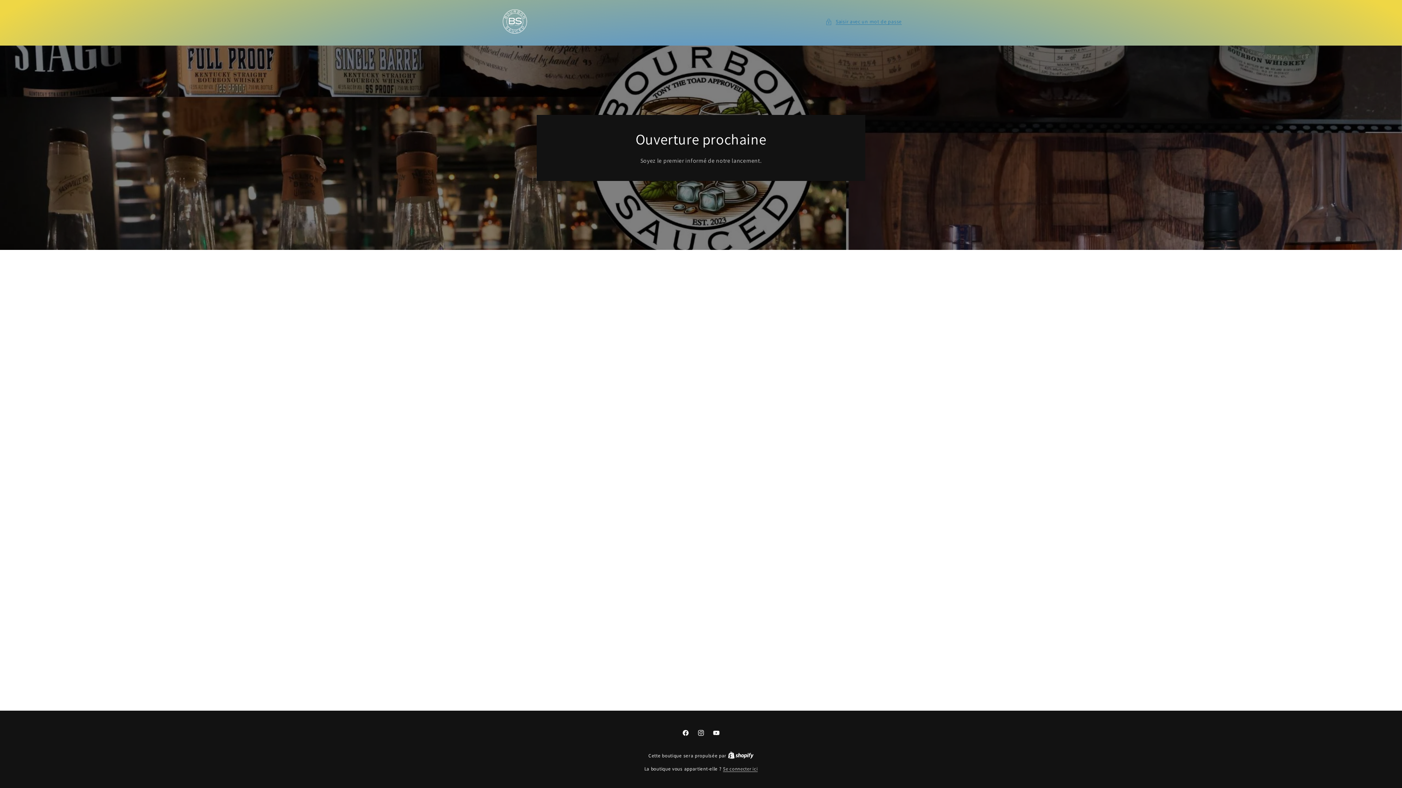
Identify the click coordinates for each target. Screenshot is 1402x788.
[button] (864, 21)
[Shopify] (741, 756)
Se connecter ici (740, 769)
